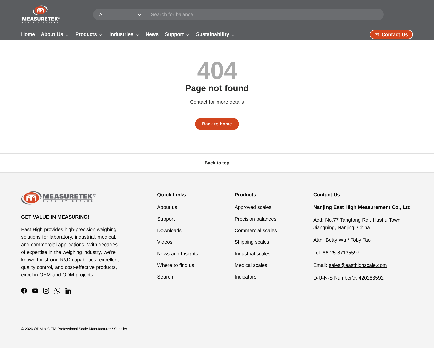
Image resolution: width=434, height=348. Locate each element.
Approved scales (253, 207)
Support (174, 34)
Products (86, 34)
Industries (121, 34)
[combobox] (238, 14)
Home (28, 34)
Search (165, 277)
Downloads (169, 230)
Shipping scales (252, 242)
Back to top (217, 162)
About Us (52, 34)
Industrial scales (252, 253)
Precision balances (255, 219)
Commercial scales (256, 230)
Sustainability (212, 34)
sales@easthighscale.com (358, 265)
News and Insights (177, 253)
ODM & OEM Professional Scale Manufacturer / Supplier (80, 329)
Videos (164, 242)
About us (167, 207)
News (152, 34)
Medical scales (251, 265)
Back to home (217, 123)
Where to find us (175, 265)
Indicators (245, 277)
